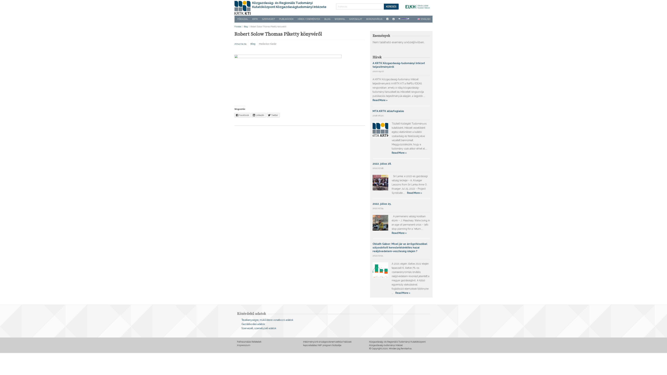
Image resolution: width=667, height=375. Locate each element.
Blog (327, 19)
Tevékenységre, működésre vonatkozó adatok (267, 320)
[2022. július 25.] (380, 222)
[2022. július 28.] (380, 182)
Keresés (391, 6)
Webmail (340, 19)
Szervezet (268, 19)
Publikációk (286, 19)
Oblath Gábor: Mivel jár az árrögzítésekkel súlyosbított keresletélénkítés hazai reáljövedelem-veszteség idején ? (400, 247)
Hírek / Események (309, 19)
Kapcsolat (355, 19)
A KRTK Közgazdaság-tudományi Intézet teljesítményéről (399, 65)
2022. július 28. (382, 163)
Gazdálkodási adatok (253, 324)
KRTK (255, 19)
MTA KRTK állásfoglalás (388, 111)
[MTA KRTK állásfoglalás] (380, 129)
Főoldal (242, 19)
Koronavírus (374, 19)
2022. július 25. (382, 203)
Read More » (380, 100)
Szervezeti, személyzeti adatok (258, 328)
